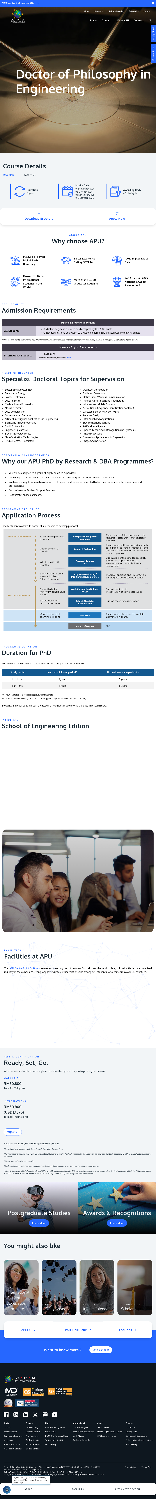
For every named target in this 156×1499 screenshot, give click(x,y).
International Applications (83, 1432)
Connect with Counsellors (136, 1436)
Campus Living (32, 1427)
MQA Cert (13, 1132)
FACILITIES (78, 1489)
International (79, 1423)
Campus (29, 1423)
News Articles (50, 1432)
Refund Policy (131, 1444)
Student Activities (33, 1440)
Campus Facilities (33, 1432)
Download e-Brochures (13, 1436)
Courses (7, 1427)
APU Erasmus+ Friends (106, 1436)
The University (103, 1427)
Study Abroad (78, 1436)
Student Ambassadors (82, 1440)
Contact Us (130, 1427)
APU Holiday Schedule (13, 1449)
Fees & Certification (127, 1489)
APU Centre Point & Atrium (24, 968)
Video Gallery (50, 1444)
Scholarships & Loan (12, 1444)
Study (6, 1423)
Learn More (39, 1223)
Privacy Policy (130, 1467)
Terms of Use (147, 1467)
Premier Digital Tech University (109, 1432)
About (100, 1423)
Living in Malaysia (80, 1427)
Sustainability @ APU (54, 1440)
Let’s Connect (100, 1349)
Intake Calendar (10, 1432)
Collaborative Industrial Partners (139, 1440)
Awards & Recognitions (55, 1427)
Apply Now (8, 1440)
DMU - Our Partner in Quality (57, 1436)
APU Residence (32, 1436)
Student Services (32, 1449)
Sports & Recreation (34, 1444)
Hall (47, 1423)
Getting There (131, 1432)
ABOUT (28, 1489)
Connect (129, 1423)
